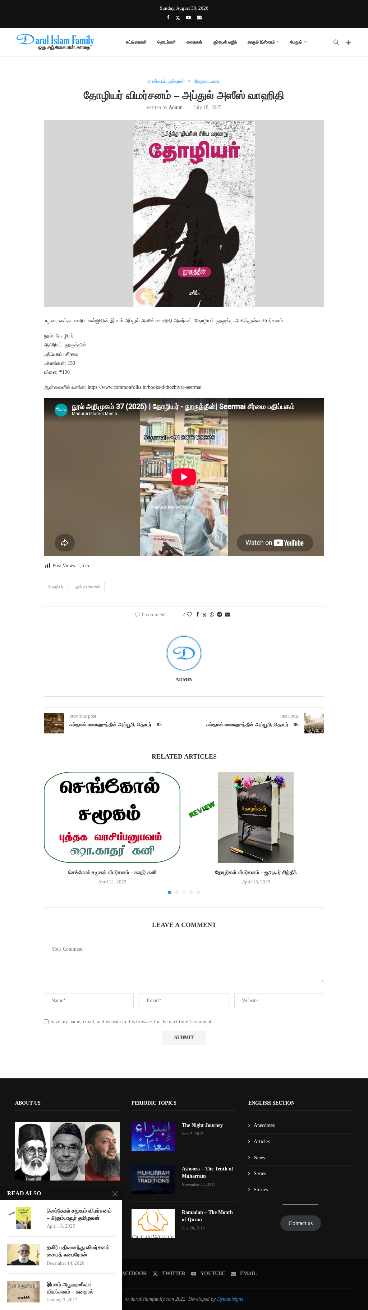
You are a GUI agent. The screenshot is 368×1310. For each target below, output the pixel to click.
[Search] (336, 42)
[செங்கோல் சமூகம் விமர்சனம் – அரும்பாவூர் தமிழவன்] (23, 1218)
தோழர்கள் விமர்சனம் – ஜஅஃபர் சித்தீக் (256, 872)
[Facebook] (168, 18)
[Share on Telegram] (219, 615)
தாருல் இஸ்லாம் (261, 42)
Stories (261, 1189)
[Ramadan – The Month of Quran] (153, 1223)
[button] (53, 833)
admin (176, 107)
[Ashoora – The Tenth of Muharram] (153, 1179)
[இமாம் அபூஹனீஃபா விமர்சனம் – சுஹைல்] (23, 1291)
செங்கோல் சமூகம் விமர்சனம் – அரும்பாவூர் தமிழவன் (79, 1214)
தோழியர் (56, 587)
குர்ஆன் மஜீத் (225, 42)
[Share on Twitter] (204, 615)
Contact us (301, 1223)
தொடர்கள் (166, 42)
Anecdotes (264, 1125)
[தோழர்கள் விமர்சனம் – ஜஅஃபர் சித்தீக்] (256, 817)
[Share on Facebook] (197, 615)
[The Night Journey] (153, 1136)
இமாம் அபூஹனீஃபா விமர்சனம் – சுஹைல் (70, 1288)
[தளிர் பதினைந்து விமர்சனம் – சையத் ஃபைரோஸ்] (23, 1254)
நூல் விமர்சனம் (87, 587)
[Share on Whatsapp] (212, 615)
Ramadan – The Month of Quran (207, 1216)
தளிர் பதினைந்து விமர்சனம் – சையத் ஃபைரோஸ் (80, 1251)
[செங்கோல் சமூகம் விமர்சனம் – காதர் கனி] (112, 817)
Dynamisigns (230, 1299)
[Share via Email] (227, 615)
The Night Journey (202, 1125)
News (259, 1157)
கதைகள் (194, 42)
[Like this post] (189, 615)
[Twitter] (177, 18)
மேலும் (296, 42)
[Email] (199, 18)
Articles (262, 1141)
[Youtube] (188, 18)
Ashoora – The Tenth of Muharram (207, 1172)
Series (260, 1173)
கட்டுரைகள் (136, 42)
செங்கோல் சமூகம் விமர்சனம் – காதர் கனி (112, 872)
